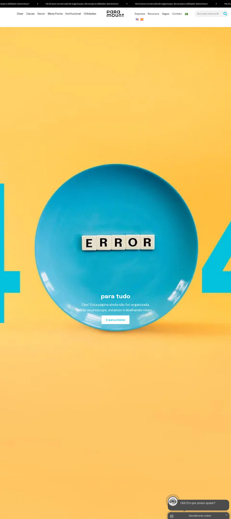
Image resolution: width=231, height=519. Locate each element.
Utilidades (90, 14)
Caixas (30, 14)
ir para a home (115, 319)
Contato (177, 14)
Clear (20, 14)
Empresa (140, 14)
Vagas (165, 14)
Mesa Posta (55, 14)
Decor (41, 14)
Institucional (73, 14)
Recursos (153, 14)
